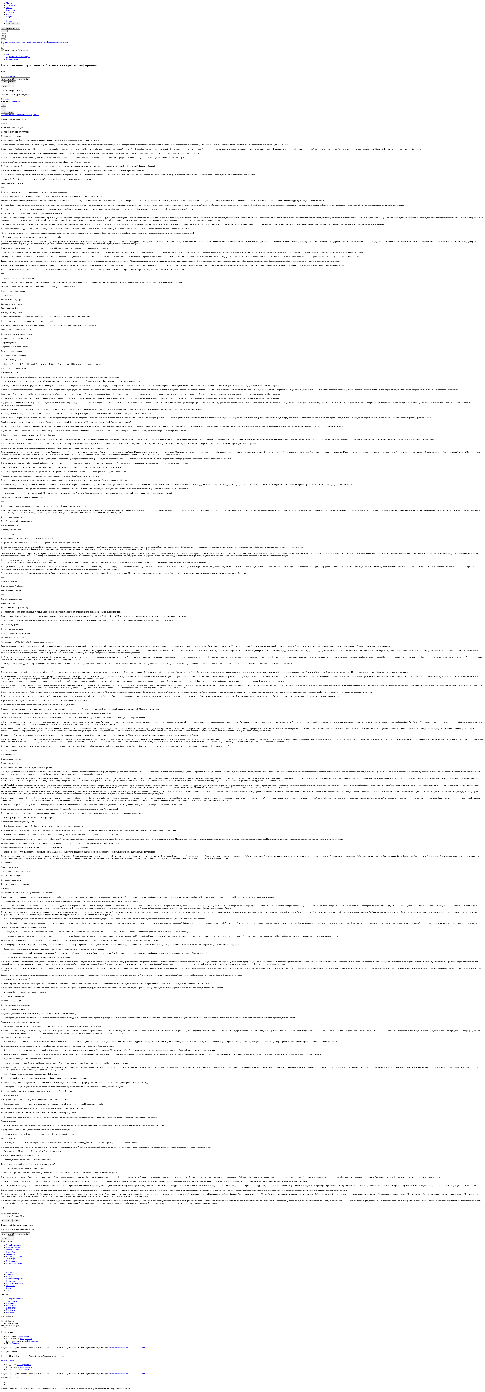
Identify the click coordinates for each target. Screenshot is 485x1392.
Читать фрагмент (8, 82)
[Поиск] (3, 37)
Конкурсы (10, 10)
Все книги (5, 42)
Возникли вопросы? (14, 1279)
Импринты (14, 42)
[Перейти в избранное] (2, 45)
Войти (4, 31)
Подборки (51, 42)
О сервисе (10, 5)
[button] (242, 36)
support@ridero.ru (24, 1336)
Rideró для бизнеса (14, 1263)
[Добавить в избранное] (3, 104)
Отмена (16, 1220)
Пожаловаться (7, 112)
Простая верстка (13, 1247)
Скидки (44, 42)
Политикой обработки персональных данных (128, 1347)
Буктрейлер (11, 1252)
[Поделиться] (3, 108)
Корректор (10, 1254)
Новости (10, 14)
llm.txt (8, 1290)
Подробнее (5, 99)
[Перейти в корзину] (5, 45)
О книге (4, 115)
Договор (9, 1288)
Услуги (9, 8)
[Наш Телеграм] (7, 1384)
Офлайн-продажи (13, 1245)
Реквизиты (10, 1286)
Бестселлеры (24, 42)
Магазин (10, 3)
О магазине (11, 1274)
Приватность (11, 1281)
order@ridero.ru (31, 1341)
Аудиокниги (11, 1301)
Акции (9, 17)
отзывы (11, 115)
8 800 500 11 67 (7, 1328)
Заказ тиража (11, 1259)
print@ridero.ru (26, 1339)
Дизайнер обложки (14, 1256)
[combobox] (242, 33)
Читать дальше (7, 1360)
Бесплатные (35, 42)
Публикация (11, 1261)
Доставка (10, 1312)
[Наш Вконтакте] (7, 1382)
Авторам (10, 12)
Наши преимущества (15, 1283)
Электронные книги (15, 1299)
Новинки (10, 1303)
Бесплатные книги (14, 1305)
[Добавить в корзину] (11, 85)
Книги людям (62, 42)
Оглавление (20, 115)
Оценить (16, 101)
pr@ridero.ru (15, 1343)
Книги (9, 1276)
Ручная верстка (12, 1250)
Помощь (9, 21)
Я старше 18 (6, 1220)
